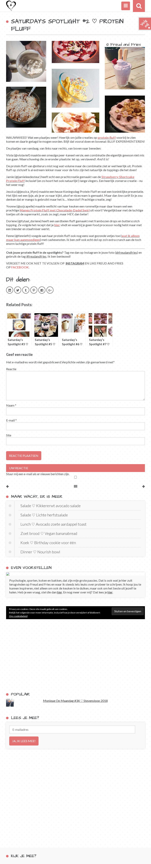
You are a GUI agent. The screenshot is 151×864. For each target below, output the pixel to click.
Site (8, 435)
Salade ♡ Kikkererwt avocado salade (50, 505)
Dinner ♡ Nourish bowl (40, 551)
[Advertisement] (75, 655)
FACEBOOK (20, 267)
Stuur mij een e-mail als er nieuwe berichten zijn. (37, 474)
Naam (11, 405)
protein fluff (107, 137)
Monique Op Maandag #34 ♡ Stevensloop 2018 (75, 700)
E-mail (11, 420)
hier (57, 225)
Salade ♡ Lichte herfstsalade (44, 514)
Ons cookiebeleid (18, 616)
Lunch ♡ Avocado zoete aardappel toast (53, 524)
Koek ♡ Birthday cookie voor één (48, 542)
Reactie (11, 369)
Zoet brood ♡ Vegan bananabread (48, 533)
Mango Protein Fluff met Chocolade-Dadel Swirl (55, 210)
